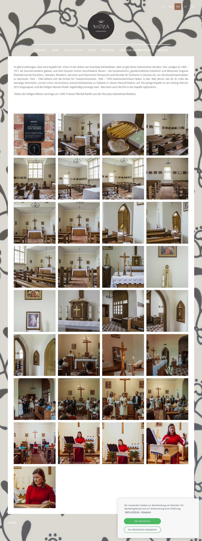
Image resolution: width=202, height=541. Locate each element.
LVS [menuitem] (163, 6)
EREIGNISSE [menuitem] (107, 50)
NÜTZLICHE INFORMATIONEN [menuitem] (135, 50)
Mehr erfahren (132, 512)
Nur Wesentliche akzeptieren (142, 529)
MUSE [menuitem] (55, 50)
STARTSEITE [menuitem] (40, 50)
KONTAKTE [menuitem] (162, 50)
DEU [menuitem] (178, 6)
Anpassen (146, 512)
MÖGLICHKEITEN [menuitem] (73, 50)
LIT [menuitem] (185, 6)
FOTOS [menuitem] (91, 50)
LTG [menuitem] (192, 6)
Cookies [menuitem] (12, 522)
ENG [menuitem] (170, 6)
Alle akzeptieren (142, 521)
